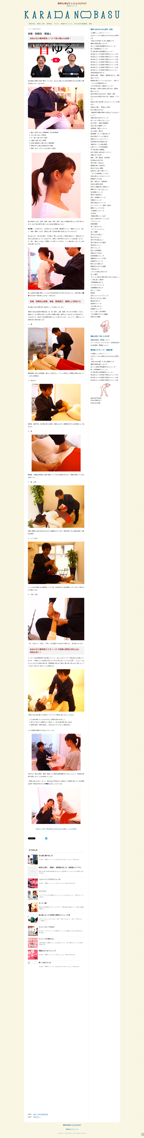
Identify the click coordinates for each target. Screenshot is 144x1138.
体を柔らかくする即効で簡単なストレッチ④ (104, 62)
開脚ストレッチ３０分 (97, 208)
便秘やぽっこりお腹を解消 (99, 144)
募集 (90, 23)
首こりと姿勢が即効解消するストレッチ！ (104, 46)
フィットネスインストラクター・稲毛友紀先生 (105, 342)
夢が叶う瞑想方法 (96, 195)
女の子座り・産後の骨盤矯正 (99, 123)
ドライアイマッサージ (97, 229)
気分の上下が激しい (97, 234)
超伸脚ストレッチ (96, 309)
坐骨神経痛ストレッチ (97, 256)
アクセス (56, 23)
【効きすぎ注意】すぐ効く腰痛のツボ (102, 41)
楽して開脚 (94, 232)
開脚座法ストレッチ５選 (98, 258)
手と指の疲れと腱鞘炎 (98, 149)
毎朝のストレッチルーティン (99, 139)
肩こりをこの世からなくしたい (100, 120)
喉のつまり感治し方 (97, 264)
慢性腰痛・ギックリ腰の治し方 (100, 133)
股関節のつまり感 (96, 179)
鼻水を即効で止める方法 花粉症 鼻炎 (103, 94)
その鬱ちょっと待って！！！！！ (101, 33)
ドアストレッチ (95, 221)
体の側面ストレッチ (97, 192)
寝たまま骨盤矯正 (96, 250)
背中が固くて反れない (97, 163)
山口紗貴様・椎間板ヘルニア (99, 345)
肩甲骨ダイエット (96, 245)
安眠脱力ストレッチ (97, 261)
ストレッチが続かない (46, 939)
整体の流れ (32, 23)
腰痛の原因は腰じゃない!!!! (99, 43)
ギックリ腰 (43, 903)
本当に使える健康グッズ (98, 126)
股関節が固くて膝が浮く (98, 165)
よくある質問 (71, 829)
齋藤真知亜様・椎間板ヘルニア (100, 340)
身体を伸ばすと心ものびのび (72, 3)
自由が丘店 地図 (60, 829)
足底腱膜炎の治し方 (97, 287)
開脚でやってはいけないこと (99, 189)
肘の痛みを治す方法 (97, 160)
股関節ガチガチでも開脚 (98, 266)
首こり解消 (94, 274)
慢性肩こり (37, 1117)
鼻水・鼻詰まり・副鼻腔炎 (99, 181)
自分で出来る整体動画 (80, 23)
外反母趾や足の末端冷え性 (99, 141)
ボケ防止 (93, 213)
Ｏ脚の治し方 (95, 269)
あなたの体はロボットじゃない (100, 218)
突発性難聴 (94, 224)
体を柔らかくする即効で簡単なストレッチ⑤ (54, 915)
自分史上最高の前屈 (97, 184)
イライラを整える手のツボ (99, 271)
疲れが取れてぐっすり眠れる (99, 136)
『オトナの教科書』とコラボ (99, 173)
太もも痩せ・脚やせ (97, 131)
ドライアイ (43, 891)
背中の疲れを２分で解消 (98, 242)
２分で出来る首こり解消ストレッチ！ (102, 86)
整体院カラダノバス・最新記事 (102, 350)
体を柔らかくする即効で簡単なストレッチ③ (104, 64)
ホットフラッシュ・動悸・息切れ (101, 205)
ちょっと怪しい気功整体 (98, 311)
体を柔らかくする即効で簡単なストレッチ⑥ (104, 59)
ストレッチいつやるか (46, 927)
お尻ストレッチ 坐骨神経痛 (99, 147)
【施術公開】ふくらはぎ (98, 216)
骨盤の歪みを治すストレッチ (99, 118)
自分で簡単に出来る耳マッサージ (101, 152)
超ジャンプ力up (95, 290)
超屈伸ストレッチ (96, 303)
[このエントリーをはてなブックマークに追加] (46, 838)
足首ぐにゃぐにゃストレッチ (99, 295)
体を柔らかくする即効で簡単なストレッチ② (104, 67)
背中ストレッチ (95, 248)
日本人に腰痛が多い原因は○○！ (100, 187)
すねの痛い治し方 (96, 306)
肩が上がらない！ (96, 237)
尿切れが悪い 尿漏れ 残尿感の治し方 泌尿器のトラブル (60, 867)
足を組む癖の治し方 (46, 855)
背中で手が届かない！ (97, 240)
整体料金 (49, 23)
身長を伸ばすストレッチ (98, 202)
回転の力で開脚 (95, 317)
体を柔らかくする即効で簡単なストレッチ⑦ (104, 54)
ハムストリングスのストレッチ (50, 879)
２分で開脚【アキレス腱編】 (99, 314)
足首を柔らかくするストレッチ (100, 176)
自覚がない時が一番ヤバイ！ (99, 171)
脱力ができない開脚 (97, 168)
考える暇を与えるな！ (97, 110)
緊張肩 (93, 293)
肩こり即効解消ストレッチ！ (99, 49)
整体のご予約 (41, 23)
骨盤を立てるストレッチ (47, 951)
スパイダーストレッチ (97, 285)
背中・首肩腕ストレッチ (98, 197)
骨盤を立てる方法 (96, 155)
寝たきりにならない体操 (98, 298)
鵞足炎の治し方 (95, 301)
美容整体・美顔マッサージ (99, 128)
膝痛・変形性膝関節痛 (40, 1114)
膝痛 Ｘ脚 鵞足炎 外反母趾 (100, 157)
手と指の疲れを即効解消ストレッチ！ (102, 51)
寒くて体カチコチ (45, 962)
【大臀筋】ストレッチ (97, 210)
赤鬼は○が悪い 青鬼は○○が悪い (101, 107)
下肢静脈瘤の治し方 (97, 282)
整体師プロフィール (66, 23)
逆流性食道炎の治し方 (97, 72)
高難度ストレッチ (96, 200)
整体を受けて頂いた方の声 (100, 336)
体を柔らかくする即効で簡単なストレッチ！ (104, 70)
